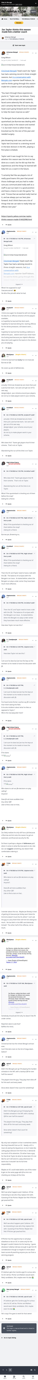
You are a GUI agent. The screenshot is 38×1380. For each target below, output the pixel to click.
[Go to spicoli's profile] (3, 1064)
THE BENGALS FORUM (16, 39)
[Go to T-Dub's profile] (3, 864)
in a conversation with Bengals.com (17, 270)
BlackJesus (10, 354)
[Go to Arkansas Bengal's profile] (3, 38)
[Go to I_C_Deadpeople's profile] (3, 640)
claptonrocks (11, 231)
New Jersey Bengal (13, 1289)
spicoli (9, 1063)
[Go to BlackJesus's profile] (3, 355)
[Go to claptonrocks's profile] (3, 232)
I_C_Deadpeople (12, 639)
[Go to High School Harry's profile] (3, 463)
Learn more (4, 3)
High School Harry (13, 462)
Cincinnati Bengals (9, 71)
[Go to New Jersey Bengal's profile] (3, 1290)
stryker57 (10, 308)
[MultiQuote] (2, 224)
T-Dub (8, 863)
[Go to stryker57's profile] (3, 308)
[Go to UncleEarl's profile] (3, 408)
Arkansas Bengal (10, 37)
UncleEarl (10, 408)
